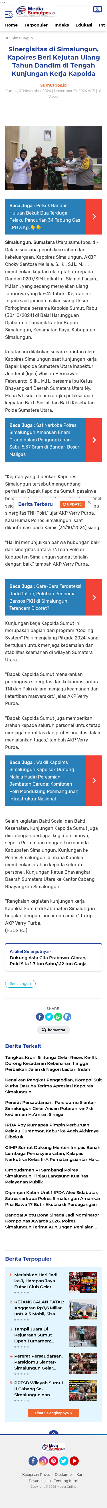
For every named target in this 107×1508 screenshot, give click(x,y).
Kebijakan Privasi (36, 1474)
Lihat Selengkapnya (52, 1413)
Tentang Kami (66, 1481)
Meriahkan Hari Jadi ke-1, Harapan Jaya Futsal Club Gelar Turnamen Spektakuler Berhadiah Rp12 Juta (39, 1281)
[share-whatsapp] (58, 1017)
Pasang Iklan (40, 1481)
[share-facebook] (40, 1017)
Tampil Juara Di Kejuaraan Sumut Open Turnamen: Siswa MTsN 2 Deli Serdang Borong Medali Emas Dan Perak (33, 1335)
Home (11, 25)
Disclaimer (64, 1474)
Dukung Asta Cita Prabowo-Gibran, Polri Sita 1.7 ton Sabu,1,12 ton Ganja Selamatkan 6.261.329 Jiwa (48, 961)
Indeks (61, 25)
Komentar (56, 1030)
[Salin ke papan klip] (67, 1017)
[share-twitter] (49, 1017)
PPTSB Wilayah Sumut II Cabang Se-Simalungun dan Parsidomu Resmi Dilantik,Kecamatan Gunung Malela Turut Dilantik (38, 1389)
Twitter (66, 1468)
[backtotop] (54, 1435)
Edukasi (84, 25)
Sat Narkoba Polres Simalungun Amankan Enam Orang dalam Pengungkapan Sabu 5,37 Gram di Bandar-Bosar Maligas (44, 440)
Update (74, 504)
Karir (80, 1474)
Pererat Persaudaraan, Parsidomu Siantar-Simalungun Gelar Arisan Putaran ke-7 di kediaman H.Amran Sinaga (38, 1362)
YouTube (78, 1468)
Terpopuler (36, 25)
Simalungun (20, 983)
